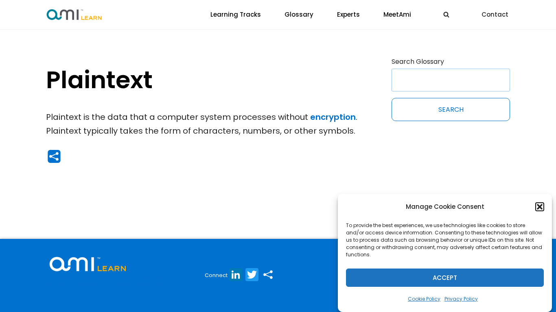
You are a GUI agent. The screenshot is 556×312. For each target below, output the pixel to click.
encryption (333, 117)
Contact (495, 14)
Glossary (299, 14)
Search (451, 109)
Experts (348, 14)
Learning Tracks (235, 14)
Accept (445, 277)
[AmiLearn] (74, 14)
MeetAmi (397, 14)
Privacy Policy (461, 298)
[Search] (446, 14)
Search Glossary (418, 61)
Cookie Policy (424, 298)
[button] (540, 207)
